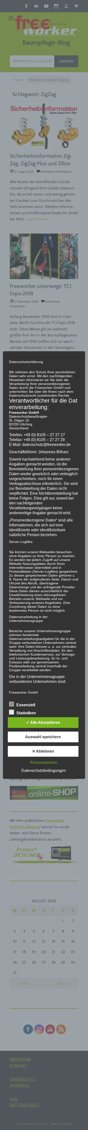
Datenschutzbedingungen (43, 770)
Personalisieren (43, 762)
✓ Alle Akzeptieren (43, 722)
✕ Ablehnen (43, 751)
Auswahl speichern (43, 737)
